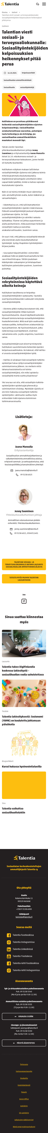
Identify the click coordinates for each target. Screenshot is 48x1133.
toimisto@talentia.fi (24, 917)
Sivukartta (24, 1078)
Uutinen (5, 26)
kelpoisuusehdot (28, 73)
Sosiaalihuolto (9, 87)
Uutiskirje (24, 1106)
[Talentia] (10, 4)
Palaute (24, 1092)
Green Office (24, 1099)
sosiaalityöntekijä (27, 87)
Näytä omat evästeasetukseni (24, 1127)
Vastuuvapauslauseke (24, 1071)
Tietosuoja (24, 1065)
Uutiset (14, 12)
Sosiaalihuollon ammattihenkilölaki (18, 80)
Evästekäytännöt (24, 1085)
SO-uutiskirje (24, 1113)
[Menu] (44, 4)
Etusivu (5, 12)
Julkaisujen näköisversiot (24, 1120)
